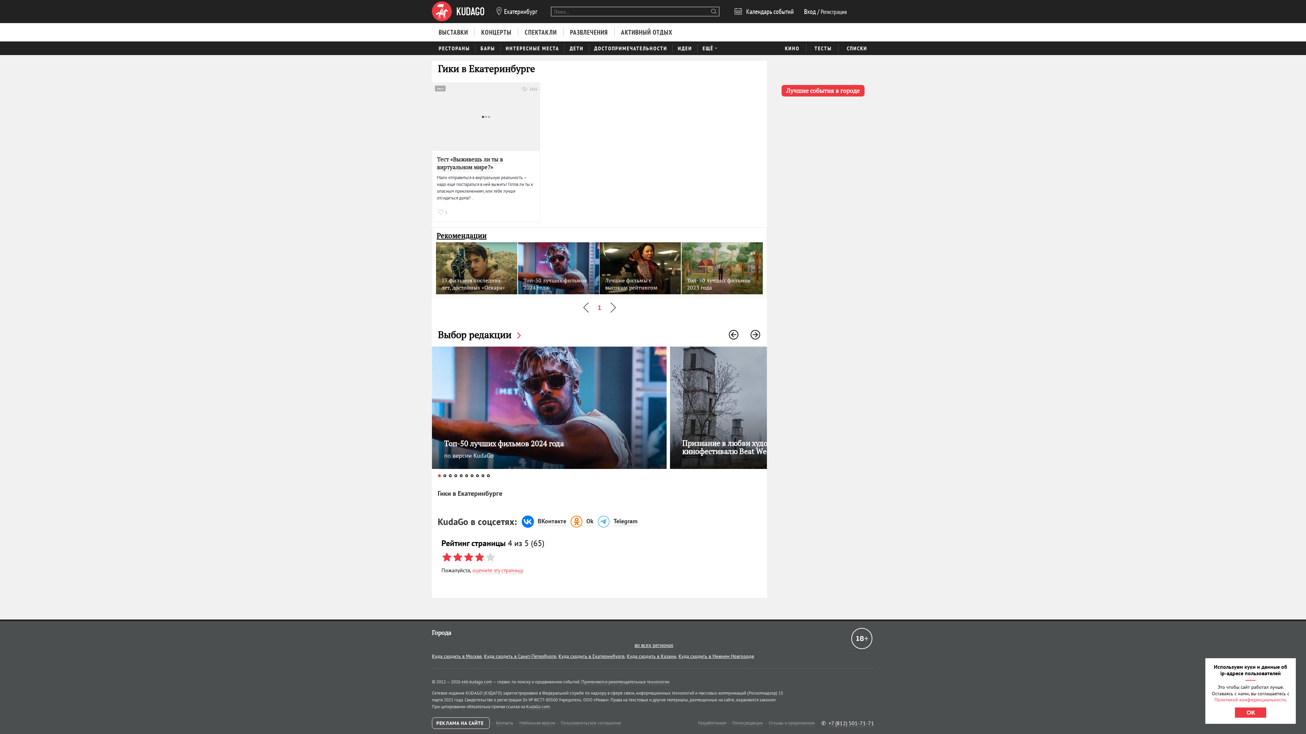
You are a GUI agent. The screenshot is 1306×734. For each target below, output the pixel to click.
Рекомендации (462, 235)
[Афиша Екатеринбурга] (458, 11)
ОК (1250, 712)
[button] (733, 334)
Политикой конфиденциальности (1250, 700)
